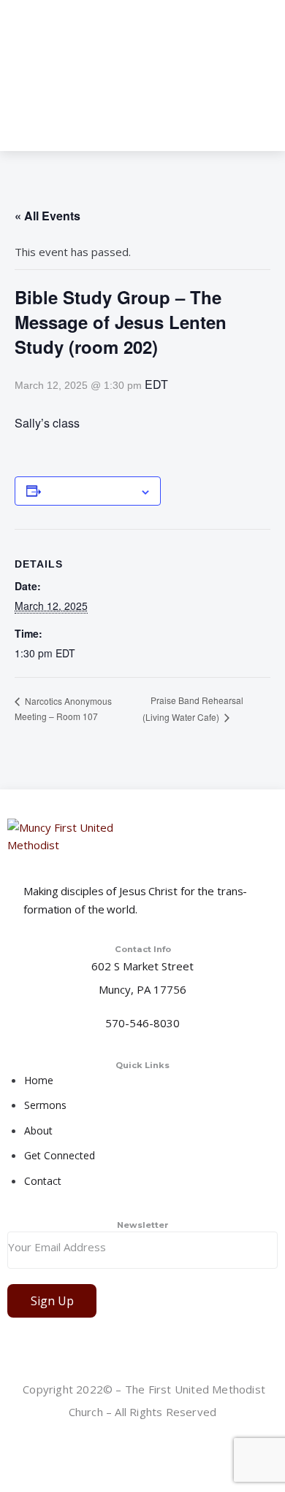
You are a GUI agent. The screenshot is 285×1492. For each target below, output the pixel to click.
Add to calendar (90, 491)
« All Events (47, 215)
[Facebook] (144, 1447)
